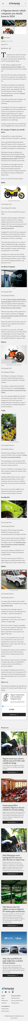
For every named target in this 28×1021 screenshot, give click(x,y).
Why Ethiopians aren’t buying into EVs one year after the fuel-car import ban (14, 858)
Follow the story (12, 772)
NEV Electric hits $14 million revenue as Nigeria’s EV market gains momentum (14, 909)
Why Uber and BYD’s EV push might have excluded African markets (13, 961)
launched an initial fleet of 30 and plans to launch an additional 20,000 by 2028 (13, 544)
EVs (7, 44)
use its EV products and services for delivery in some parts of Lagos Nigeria (13, 390)
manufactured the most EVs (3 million (11, 67)
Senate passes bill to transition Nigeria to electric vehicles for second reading (13, 808)
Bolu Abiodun (7, 37)
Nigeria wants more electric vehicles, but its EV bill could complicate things (13, 761)
